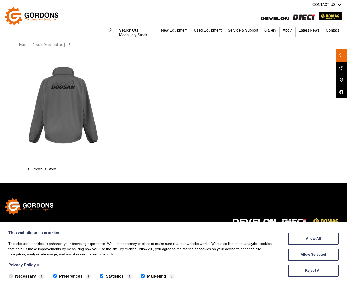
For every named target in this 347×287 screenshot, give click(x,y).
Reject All (313, 270)
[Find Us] (341, 80)
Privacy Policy (23, 265)
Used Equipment (208, 30)
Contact (332, 30)
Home (23, 44)
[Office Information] (341, 68)
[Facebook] (341, 92)
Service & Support (243, 30)
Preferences (71, 276)
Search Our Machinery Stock (133, 32)
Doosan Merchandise (47, 44)
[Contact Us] (341, 55)
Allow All (313, 238)
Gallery (270, 30)
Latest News (309, 30)
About (287, 30)
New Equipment (174, 30)
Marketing (156, 276)
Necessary (25, 276)
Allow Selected (313, 254)
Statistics (115, 276)
